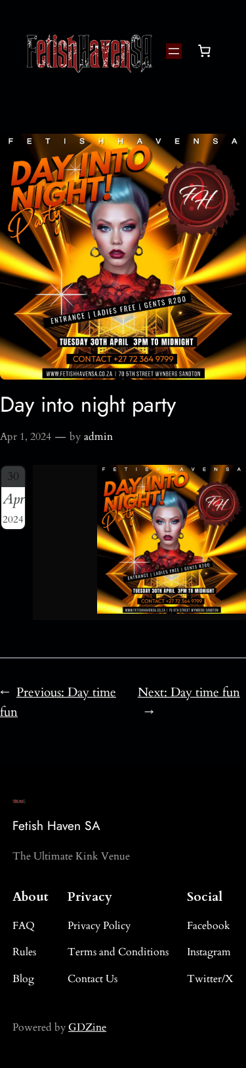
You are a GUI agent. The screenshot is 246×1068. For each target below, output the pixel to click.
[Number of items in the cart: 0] (204, 51)
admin (98, 436)
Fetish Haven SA (56, 825)
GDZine (87, 1027)
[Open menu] (174, 51)
